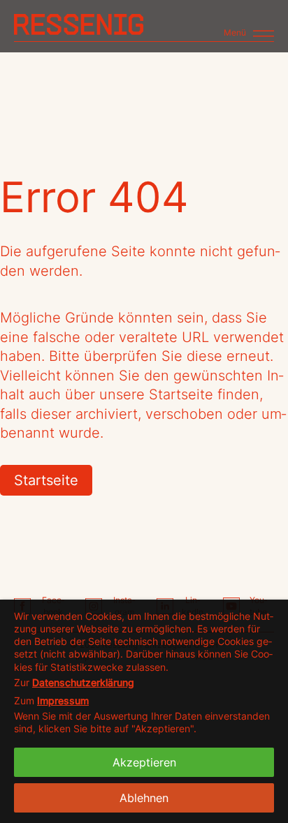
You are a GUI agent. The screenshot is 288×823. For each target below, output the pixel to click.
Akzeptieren (144, 762)
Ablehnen (144, 798)
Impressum (63, 700)
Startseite (46, 480)
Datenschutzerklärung (83, 682)
